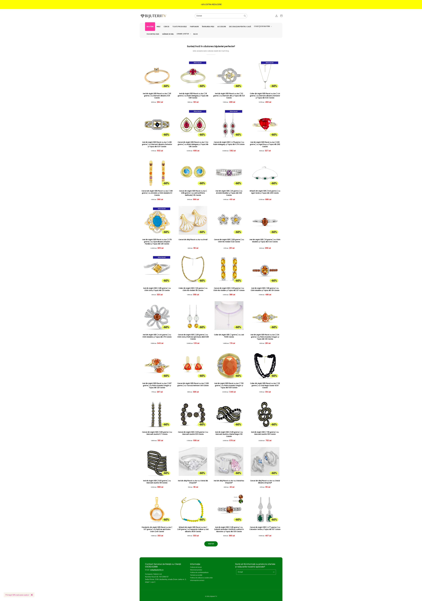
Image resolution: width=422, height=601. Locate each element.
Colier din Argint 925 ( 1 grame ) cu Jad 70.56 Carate (229, 336)
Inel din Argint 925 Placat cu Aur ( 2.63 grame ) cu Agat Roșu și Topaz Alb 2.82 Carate (265, 144)
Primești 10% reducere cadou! (17, 595)
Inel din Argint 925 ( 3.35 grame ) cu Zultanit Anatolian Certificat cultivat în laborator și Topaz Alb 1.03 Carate (229, 529)
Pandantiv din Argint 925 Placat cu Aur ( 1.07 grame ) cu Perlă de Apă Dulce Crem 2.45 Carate (157, 529)
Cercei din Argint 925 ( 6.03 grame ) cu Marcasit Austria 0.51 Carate (193, 433)
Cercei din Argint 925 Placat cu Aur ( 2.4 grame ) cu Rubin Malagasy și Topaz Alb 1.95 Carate (193, 144)
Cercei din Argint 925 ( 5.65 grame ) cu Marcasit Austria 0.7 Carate (157, 433)
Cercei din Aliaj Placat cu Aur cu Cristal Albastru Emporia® (265, 482)
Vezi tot (211, 544)
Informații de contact (197, 580)
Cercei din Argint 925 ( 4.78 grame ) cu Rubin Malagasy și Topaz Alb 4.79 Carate (229, 143)
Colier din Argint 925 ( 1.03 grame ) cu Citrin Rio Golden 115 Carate (193, 289)
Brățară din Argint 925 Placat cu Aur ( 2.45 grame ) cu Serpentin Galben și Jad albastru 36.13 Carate (192, 529)
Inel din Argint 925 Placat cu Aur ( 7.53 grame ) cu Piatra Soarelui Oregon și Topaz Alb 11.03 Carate (229, 385)
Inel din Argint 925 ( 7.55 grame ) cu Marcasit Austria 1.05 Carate (265, 433)
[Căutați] (244, 15)
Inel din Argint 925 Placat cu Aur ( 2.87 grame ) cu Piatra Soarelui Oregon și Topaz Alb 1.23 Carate (157, 385)
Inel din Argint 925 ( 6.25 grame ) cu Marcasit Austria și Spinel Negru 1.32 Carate (229, 434)
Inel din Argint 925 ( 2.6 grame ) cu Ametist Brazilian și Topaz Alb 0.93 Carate (229, 193)
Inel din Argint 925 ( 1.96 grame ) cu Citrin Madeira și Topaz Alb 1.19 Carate (265, 289)
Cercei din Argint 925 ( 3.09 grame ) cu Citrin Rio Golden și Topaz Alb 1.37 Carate (229, 289)
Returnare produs (196, 570)
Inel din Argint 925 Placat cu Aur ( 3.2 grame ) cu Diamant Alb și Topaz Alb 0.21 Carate (229, 96)
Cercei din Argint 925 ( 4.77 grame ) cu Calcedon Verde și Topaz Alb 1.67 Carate (264, 528)
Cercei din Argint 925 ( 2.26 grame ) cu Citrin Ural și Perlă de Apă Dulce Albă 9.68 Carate (193, 337)
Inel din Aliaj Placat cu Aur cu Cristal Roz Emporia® (229, 482)
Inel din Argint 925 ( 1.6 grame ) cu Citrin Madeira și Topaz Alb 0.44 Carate (265, 241)
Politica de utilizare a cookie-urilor (201, 578)
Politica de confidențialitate (199, 572)
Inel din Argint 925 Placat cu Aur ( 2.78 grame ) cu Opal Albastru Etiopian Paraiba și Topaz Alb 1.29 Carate (157, 242)
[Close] (32, 595)
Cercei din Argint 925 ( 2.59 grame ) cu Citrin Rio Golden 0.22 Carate (229, 241)
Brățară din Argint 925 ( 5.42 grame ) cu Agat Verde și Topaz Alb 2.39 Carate (265, 192)
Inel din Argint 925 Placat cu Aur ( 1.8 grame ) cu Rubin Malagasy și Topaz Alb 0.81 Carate (193, 96)
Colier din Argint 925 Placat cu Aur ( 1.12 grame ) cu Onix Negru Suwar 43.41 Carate (265, 385)
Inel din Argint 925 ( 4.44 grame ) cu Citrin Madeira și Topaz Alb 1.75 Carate (157, 336)
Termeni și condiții (196, 575)
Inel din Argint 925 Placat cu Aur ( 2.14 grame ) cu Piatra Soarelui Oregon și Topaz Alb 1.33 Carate (265, 337)
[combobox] (221, 15)
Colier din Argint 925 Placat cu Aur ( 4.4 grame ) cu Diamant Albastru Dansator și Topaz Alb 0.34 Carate (265, 96)
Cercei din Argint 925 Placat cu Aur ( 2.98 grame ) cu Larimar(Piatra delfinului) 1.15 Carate (193, 193)
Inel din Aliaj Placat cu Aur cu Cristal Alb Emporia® (193, 482)
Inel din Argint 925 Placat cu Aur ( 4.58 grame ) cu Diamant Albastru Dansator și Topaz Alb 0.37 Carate (157, 144)
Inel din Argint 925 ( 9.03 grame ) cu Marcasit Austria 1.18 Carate (157, 482)
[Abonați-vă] (273, 572)
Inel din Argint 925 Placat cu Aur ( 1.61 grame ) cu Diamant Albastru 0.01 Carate (157, 96)
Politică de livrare (196, 567)
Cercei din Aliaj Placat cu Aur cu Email (193, 240)
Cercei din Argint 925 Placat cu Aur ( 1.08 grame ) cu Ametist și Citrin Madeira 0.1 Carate (157, 193)
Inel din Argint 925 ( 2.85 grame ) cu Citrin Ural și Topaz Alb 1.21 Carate (157, 289)
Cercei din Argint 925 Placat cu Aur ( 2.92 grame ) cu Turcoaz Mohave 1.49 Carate (193, 384)
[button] (263, 26)
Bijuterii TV (213, 596)
